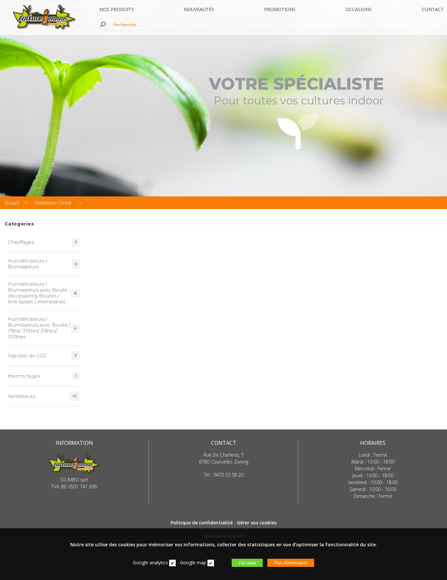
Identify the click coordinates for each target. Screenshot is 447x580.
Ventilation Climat (54, 203)
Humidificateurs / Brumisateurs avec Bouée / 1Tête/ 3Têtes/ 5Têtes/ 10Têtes (42, 328)
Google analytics (150, 562)
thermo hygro (42, 376)
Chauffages (42, 242)
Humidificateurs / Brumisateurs (42, 264)
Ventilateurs (42, 396)
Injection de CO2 (42, 356)
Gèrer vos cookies (257, 522)
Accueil (12, 203)
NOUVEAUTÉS (199, 9)
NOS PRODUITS (116, 9)
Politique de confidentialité (201, 522)
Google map (193, 562)
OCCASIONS (359, 9)
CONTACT (433, 9)
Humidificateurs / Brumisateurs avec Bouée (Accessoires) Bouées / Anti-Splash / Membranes (42, 293)
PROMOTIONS (279, 9)
